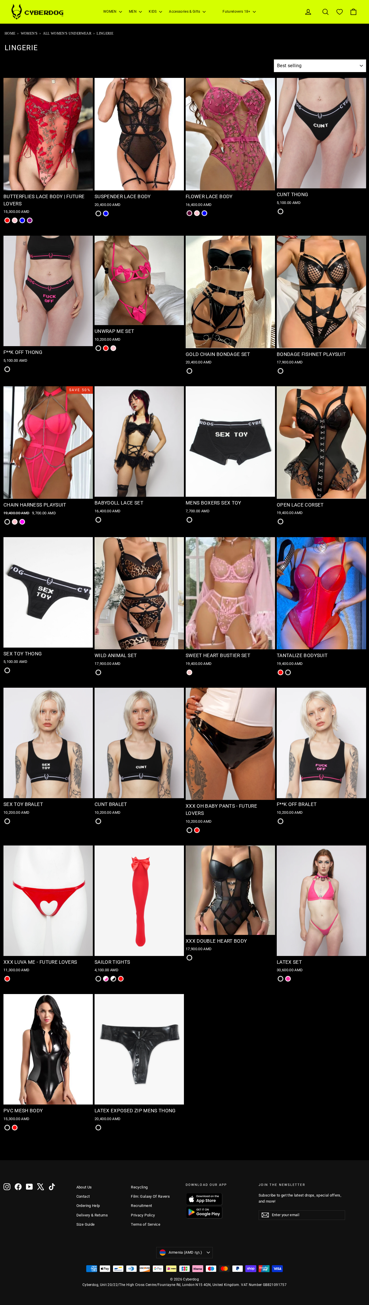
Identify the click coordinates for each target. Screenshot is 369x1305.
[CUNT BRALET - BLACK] (98, 821)
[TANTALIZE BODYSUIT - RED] (280, 672)
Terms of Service (145, 1224)
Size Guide (85, 1224)
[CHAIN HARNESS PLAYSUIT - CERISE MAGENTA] (22, 521)
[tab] (42, 186)
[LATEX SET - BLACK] (280, 978)
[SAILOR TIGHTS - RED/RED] (120, 978)
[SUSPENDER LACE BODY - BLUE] (105, 213)
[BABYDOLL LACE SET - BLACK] (98, 519)
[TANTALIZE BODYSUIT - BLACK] (288, 672)
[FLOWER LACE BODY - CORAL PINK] (196, 213)
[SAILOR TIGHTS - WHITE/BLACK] (113, 978)
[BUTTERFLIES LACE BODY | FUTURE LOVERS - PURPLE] (29, 220)
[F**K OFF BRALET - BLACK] (280, 821)
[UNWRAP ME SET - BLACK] (98, 348)
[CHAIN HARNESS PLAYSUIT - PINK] (14, 521)
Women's (29, 33)
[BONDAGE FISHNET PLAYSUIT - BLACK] (280, 371)
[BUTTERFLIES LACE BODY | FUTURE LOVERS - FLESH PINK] (14, 220)
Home (10, 33)
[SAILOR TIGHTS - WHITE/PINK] (105, 978)
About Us (84, 1187)
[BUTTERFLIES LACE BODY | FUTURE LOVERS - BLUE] (22, 220)
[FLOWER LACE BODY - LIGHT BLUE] (204, 213)
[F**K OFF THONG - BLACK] (7, 369)
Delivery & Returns (92, 1215)
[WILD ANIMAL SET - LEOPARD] (98, 672)
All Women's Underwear (67, 33)
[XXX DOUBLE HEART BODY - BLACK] (189, 957)
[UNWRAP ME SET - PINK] (113, 348)
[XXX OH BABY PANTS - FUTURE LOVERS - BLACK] (189, 830)
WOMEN (110, 12)
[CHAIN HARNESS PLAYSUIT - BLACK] (7, 521)
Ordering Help (88, 1205)
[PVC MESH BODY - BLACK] (7, 1127)
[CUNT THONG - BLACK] (280, 211)
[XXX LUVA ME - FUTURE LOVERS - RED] (7, 978)
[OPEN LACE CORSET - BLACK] (280, 521)
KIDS (153, 12)
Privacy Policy (143, 1215)
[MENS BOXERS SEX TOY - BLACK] (189, 519)
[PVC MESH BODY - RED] (14, 1127)
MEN (133, 12)
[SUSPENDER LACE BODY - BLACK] (98, 213)
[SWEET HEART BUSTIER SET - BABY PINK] (189, 672)
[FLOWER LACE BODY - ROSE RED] (189, 213)
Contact (83, 1196)
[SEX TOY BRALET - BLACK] (7, 821)
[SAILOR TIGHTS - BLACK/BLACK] (98, 978)
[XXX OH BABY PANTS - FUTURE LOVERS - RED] (196, 830)
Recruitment (141, 1205)
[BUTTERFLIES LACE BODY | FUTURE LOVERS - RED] (7, 220)
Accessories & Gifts (185, 12)
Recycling (139, 1187)
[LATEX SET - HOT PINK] (288, 978)
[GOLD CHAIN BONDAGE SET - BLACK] (189, 371)
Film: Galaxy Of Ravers (150, 1196)
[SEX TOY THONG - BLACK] (7, 670)
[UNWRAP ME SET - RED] (105, 348)
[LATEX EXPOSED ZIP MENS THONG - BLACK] (98, 1127)
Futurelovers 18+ (237, 12)
